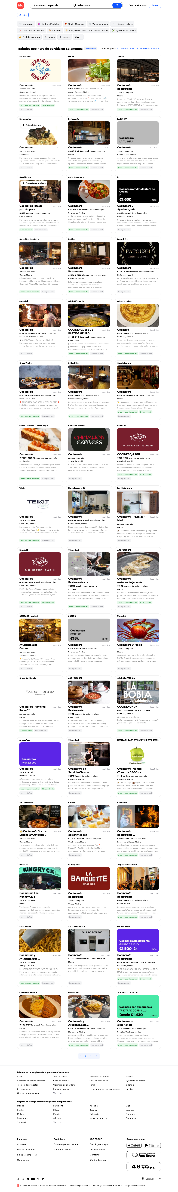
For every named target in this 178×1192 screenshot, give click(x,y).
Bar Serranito (25, 56)
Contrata (21, 1144)
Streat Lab (23, 301)
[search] (117, 5)
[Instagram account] (23, 1179)
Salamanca (22, 1118)
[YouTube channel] (33, 1179)
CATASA (71, 802)
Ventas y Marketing (51, 24)
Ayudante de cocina (135, 1080)
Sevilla (20, 1110)
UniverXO (121, 616)
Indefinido (131, 1084)
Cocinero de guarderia (64, 1084)
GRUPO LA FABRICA (126, 678)
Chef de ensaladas (99, 1080)
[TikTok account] (18, 1179)
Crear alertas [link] (90, 48)
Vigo (128, 1105)
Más (77, 37)
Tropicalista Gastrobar (127, 864)
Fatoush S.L (122, 239)
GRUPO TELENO (124, 926)
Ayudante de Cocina (126, 30)
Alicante (57, 1118)
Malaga (20, 1114)
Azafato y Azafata (31, 37)
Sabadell (21, 1122)
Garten (71, 56)
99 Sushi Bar (73, 363)
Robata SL (121, 425)
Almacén (56, 30)
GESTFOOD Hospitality (29, 616)
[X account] (38, 1179)
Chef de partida (61, 1080)
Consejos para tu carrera (66, 1144)
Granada (130, 1110)
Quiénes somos (97, 1149)
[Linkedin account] (43, 1179)
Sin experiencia (24, 1089)
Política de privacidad (79, 1185)
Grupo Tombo (25, 363)
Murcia (56, 1114)
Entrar (155, 5)
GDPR (117, 1185)
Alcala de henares (98, 1118)
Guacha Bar (73, 992)
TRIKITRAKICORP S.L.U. (127, 992)
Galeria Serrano (124, 363)
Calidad (129, 1089)
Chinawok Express (76, 425)
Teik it (21, 488)
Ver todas (58, 1093)
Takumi (120, 56)
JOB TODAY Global (63, 1149)
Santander (131, 1118)
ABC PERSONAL (124, 550)
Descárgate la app (99, 1144)
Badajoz (93, 1110)
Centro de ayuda (98, 1160)
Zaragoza (130, 1114)
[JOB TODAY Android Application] (152, 1145)
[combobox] (53, 5)
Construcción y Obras (33, 30)
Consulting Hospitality (29, 239)
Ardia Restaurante (76, 177)
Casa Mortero (25, 177)
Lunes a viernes (61, 1089)
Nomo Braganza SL (76, 488)
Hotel (92, 1084)
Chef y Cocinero (76, 24)
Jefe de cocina (60, 1076)
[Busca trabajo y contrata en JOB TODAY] (20, 5)
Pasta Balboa (25, 926)
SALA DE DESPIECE (76, 926)
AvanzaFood (24, 740)
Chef (19, 1076)
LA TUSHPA (122, 119)
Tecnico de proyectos (27, 1084)
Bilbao (56, 1110)
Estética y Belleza (124, 24)
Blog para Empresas (27, 1154)
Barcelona (58, 1105)
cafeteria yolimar (124, 301)
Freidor (129, 1076)
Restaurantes (25, 119)
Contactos (95, 1154)
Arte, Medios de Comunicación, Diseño (88, 30)
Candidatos (23, 1160)
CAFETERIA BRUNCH (28, 992)
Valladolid (94, 1114)
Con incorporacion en (28, 1093)
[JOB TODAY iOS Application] (134, 1145)
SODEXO (72, 616)
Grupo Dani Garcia (27, 678)
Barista (51, 37)
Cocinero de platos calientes (31, 1080)
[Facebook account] (28, 1179)
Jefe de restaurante (99, 1076)
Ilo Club (71, 239)
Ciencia (66, 37)
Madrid (20, 1105)
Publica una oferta (26, 1149)
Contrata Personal (138, 5)
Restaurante (73, 119)
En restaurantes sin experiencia (105, 1089)
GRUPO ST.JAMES (76, 301)
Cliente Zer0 (73, 550)
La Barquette (73, 864)
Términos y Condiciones (102, 1185)
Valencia (94, 1105)
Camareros (28, 24)
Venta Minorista (100, 24)
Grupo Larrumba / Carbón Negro (33, 425)
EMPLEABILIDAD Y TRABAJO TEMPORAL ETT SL (137, 740)
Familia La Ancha (124, 488)
